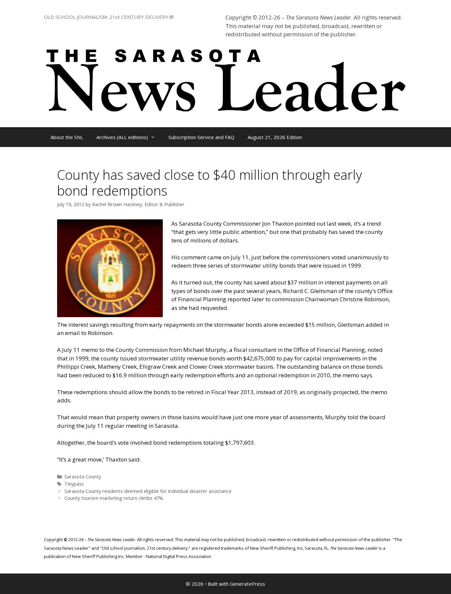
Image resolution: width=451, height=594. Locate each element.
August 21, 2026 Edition (275, 137)
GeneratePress (247, 583)
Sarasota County (82, 476)
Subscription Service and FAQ (201, 137)
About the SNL (67, 137)
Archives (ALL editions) (122, 137)
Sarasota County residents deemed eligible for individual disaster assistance (147, 491)
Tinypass (74, 484)
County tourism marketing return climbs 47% (113, 498)
